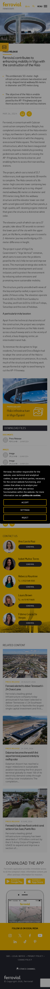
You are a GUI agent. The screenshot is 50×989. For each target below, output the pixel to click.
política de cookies (31, 495)
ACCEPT (25, 502)
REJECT (25, 517)
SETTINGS (25, 510)
